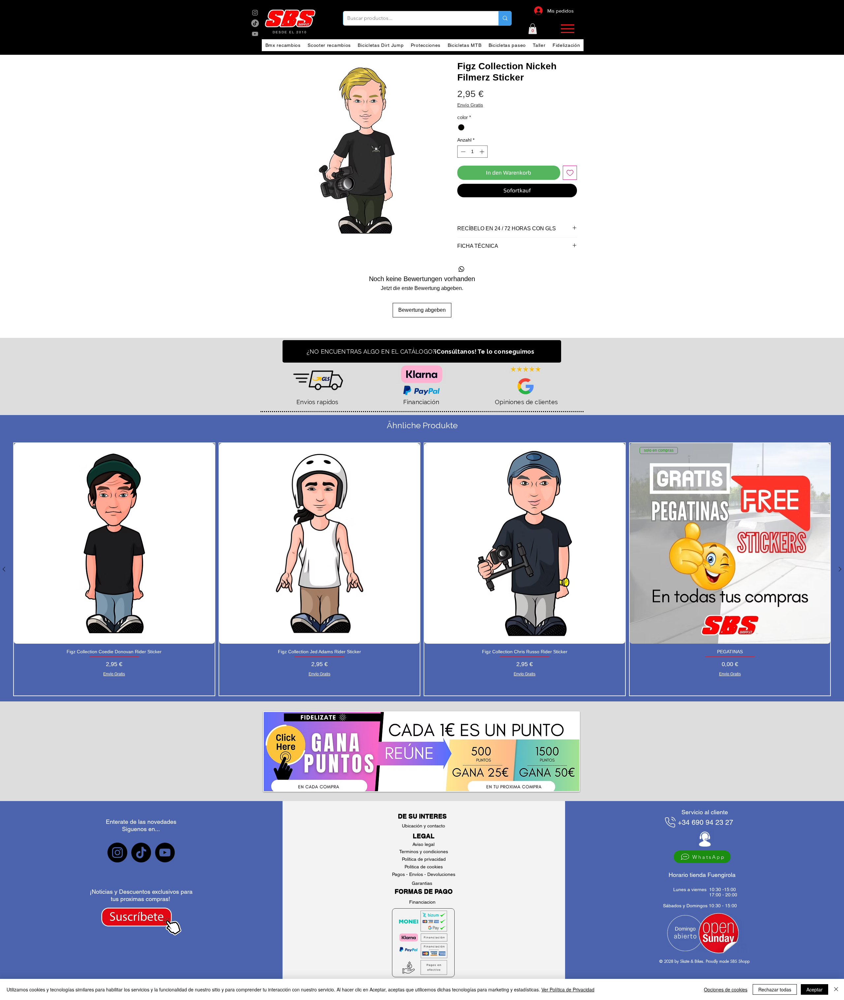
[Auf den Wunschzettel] (570, 173)
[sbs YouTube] (255, 34)
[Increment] (482, 151)
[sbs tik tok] (255, 23)
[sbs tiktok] (141, 852)
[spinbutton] (472, 151)
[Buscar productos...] (504, 18)
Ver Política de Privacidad (567, 989)
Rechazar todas (774, 989)
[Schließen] (836, 989)
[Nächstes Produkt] (840, 569)
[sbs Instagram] (255, 12)
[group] (422, 569)
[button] (532, 28)
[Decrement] (462, 151)
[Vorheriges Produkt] (4, 569)
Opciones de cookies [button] (725, 989)
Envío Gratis (470, 105)
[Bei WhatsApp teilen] (462, 269)
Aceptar (814, 989)
